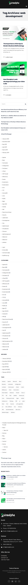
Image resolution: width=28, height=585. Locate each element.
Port (7, 403)
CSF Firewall (5, 174)
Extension (12, 392)
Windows (13, 412)
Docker (4, 179)
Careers (4, 449)
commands (10, 384)
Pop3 (3, 403)
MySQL (3, 198)
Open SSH (4, 204)
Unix (3, 223)
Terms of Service (14, 568)
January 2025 (5, 139)
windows (4, 242)
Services (4, 433)
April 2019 (4, 147)
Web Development (6, 234)
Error (3, 187)
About (3, 427)
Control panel (11, 387)
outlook (22, 398)
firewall (17, 392)
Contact (4, 441)
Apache (4, 157)
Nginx (17, 398)
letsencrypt (21, 395)
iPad (10, 395)
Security (4, 215)
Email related (5, 185)
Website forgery (5, 412)
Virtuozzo (20, 406)
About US (6, 430)
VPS (3, 409)
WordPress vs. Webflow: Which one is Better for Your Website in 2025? (13, 116)
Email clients (5, 182)
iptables (15, 395)
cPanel (4, 171)
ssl (2, 406)
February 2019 (5, 152)
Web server (18, 409)
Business (4, 384)
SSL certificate (9, 406)
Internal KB (4, 193)
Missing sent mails (10, 398)
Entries (5, 250)
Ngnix (3, 201)
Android (3, 381)
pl (19, 401)
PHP (3, 209)
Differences (5, 176)
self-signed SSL (19, 403)
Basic (3, 160)
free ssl (23, 392)
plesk (23, 401)
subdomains (5, 217)
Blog (3, 436)
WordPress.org (5, 255)
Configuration (5, 165)
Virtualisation (5, 228)
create (22, 387)
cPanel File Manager (6, 134)
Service (4, 444)
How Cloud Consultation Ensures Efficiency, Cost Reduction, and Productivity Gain (14, 110)
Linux (3, 195)
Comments (6, 252)
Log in (3, 247)
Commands (5, 163)
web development (9, 409)
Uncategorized (5, 220)
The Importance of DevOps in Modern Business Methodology (13, 45)
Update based (5, 226)
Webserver (4, 237)
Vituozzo (4, 231)
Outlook (4, 206)
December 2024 (6, 141)
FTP (3, 190)
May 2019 (4, 144)
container (4, 387)
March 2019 (5, 149)
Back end (15, 381)
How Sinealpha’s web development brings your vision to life (14, 81)
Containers (4, 168)
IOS (6, 395)
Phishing (11, 401)
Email (10, 389)
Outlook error (4, 401)
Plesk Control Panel (6, 212)
